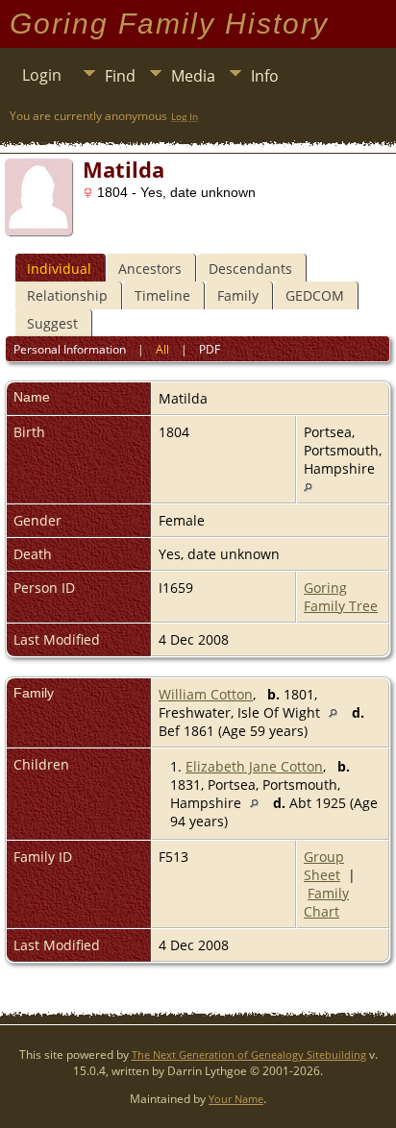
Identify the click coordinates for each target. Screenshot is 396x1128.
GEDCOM (314, 295)
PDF (209, 349)
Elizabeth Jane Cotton (254, 766)
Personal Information (69, 349)
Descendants (250, 268)
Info (265, 75)
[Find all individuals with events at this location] (308, 487)
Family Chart (326, 902)
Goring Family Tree (341, 596)
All (162, 349)
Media (193, 75)
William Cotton (206, 694)
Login (42, 75)
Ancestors (150, 268)
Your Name (236, 1098)
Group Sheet (324, 865)
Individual (59, 268)
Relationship (67, 295)
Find (120, 75)
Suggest (52, 323)
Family (238, 295)
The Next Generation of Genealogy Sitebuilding (249, 1054)
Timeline (162, 295)
